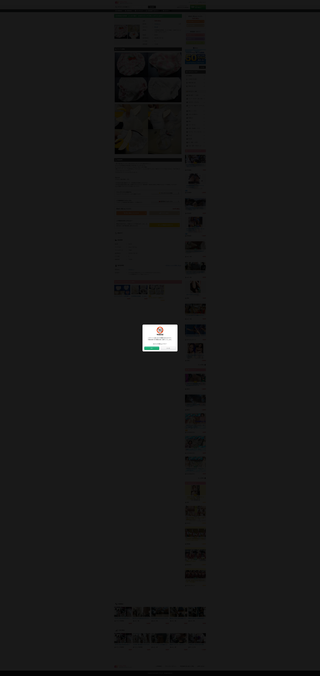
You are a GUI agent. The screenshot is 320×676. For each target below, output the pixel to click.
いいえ (168, 348)
